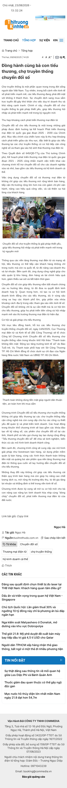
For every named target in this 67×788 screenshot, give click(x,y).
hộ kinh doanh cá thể (15, 559)
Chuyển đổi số (29, 544)
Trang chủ (11, 40)
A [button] (43, 57)
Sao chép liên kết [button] (54, 537)
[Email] (57, 57)
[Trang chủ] (17, 24)
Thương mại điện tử (14, 551)
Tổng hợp (29, 40)
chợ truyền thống (41, 551)
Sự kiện (44, 40)
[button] (60, 57)
